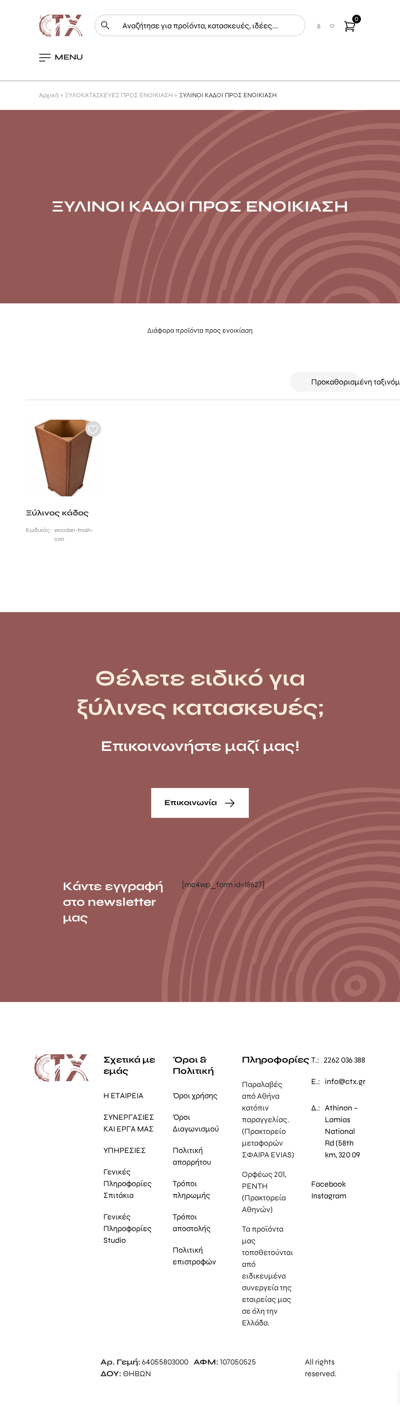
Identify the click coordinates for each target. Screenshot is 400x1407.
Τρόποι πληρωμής (191, 1189)
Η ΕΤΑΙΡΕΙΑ (123, 1095)
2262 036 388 (344, 1060)
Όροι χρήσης (195, 1095)
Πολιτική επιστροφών (194, 1255)
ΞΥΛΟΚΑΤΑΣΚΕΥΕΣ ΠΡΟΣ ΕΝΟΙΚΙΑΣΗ (119, 95)
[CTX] (61, 24)
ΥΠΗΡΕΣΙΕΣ (124, 1150)
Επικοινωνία (191, 802)
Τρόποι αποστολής (192, 1222)
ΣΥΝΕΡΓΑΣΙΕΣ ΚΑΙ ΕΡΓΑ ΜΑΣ (128, 1122)
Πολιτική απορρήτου (192, 1156)
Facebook (328, 1184)
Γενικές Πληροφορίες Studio (127, 1228)
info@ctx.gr (345, 1081)
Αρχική (49, 95)
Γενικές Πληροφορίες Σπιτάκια (127, 1183)
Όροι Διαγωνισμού (196, 1122)
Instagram (328, 1195)
